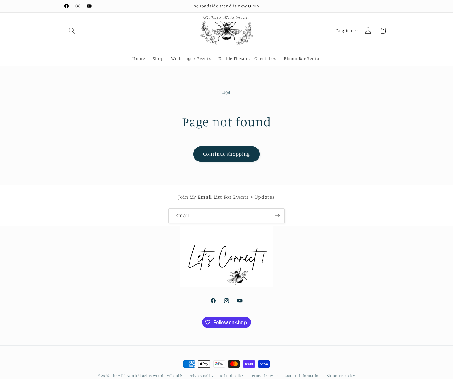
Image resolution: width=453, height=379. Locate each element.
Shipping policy (341, 375)
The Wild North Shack (129, 375)
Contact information (303, 375)
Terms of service (264, 375)
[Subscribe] (277, 215)
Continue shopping (226, 154)
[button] (72, 30)
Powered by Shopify (166, 375)
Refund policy (232, 375)
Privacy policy (201, 375)
